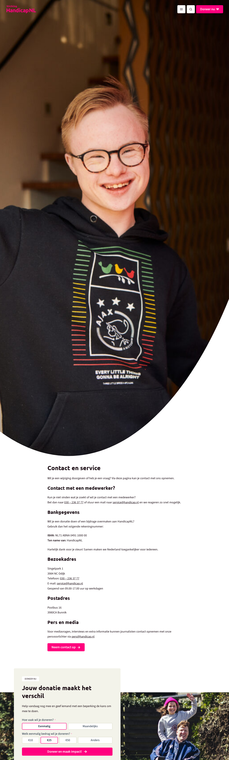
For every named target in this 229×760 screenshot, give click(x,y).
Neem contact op (63, 647)
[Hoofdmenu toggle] (181, 9)
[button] (191, 9)
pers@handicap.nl (83, 637)
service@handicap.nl (126, 502)
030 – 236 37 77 (73, 502)
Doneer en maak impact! (64, 751)
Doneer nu (207, 9)
